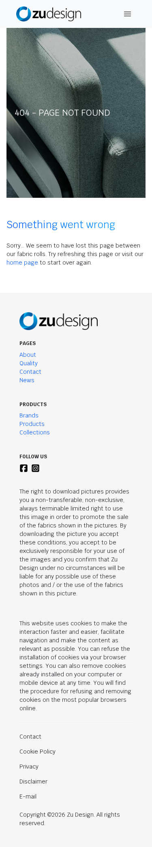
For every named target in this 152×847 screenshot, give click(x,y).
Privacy (29, 766)
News (26, 380)
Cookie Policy (37, 751)
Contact (30, 371)
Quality (28, 363)
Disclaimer (33, 781)
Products (32, 424)
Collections (34, 432)
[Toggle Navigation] (127, 13)
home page (22, 262)
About (27, 354)
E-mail (27, 796)
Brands (29, 415)
